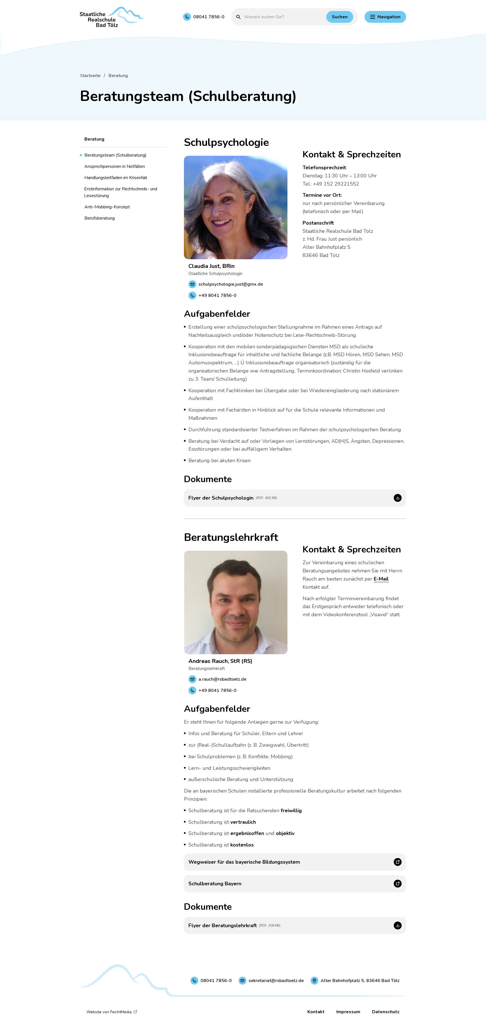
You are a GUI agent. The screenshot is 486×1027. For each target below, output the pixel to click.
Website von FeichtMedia (109, 1012)
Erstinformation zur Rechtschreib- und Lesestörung (120, 192)
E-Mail (381, 578)
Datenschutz (385, 1012)
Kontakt (316, 1012)
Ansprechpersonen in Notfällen (114, 166)
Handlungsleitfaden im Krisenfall (115, 178)
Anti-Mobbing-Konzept (107, 207)
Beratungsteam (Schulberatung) (115, 155)
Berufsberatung (99, 218)
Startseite (90, 76)
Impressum (348, 1012)
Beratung (118, 76)
